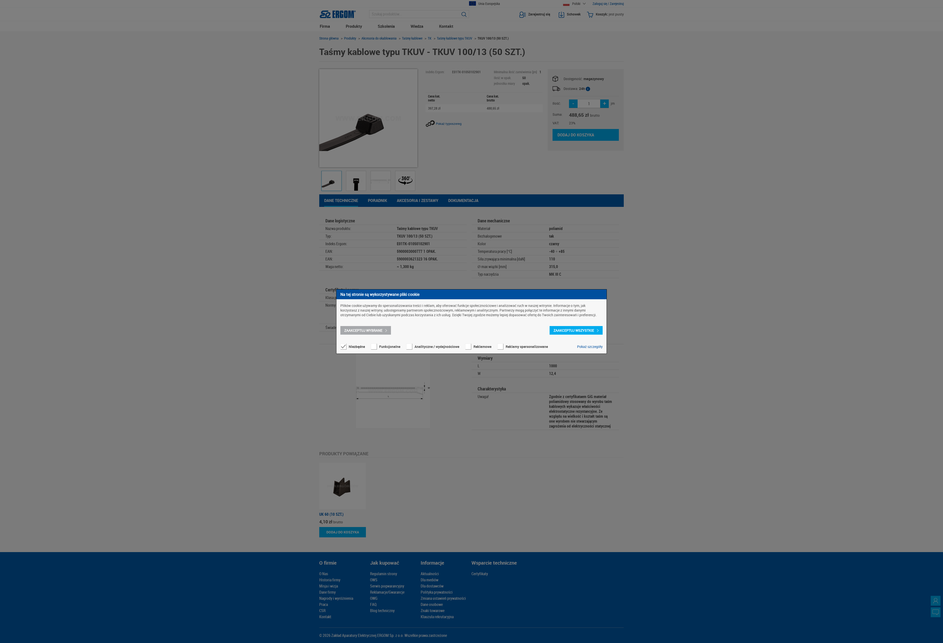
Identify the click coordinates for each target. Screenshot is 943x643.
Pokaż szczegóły (590, 346)
